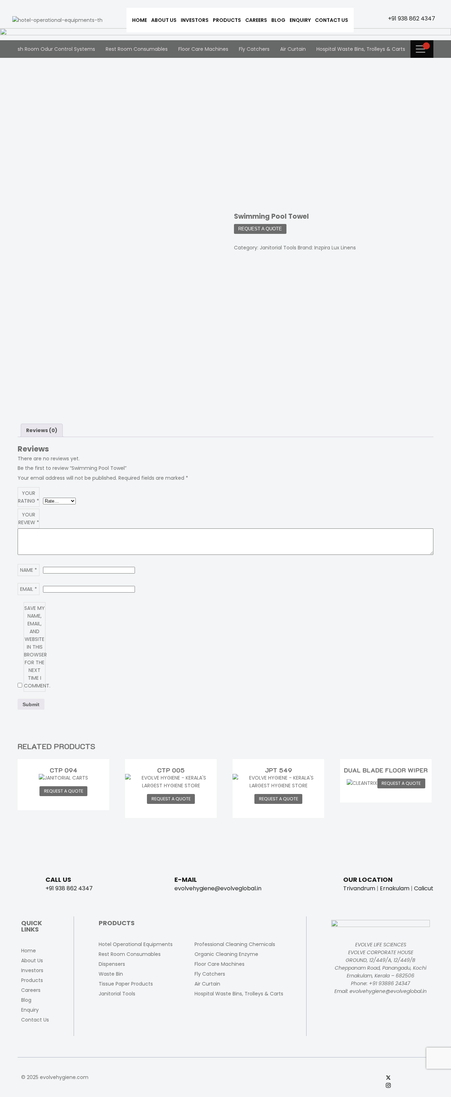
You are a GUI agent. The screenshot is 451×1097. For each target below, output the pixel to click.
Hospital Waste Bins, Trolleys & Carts (360, 49)
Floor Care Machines (203, 49)
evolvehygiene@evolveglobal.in (217, 888)
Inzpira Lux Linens (335, 247)
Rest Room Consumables (137, 49)
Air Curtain (293, 49)
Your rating (28, 497)
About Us (164, 20)
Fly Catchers (254, 49)
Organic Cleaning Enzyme (226, 954)
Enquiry (300, 20)
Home (139, 20)
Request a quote (260, 228)
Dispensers (112, 964)
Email (28, 589)
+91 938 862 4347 (411, 18)
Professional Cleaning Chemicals (234, 944)
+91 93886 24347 (389, 983)
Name (28, 570)
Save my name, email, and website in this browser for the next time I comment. (34, 647)
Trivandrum (359, 888)
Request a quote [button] (63, 791)
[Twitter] (408, 1077)
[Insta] (408, 1085)
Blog (278, 20)
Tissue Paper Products (126, 983)
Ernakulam (394, 888)
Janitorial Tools (278, 247)
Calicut (423, 888)
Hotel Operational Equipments (136, 944)
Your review (28, 518)
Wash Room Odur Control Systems (52, 49)
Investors (195, 20)
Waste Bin (111, 973)
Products (227, 20)
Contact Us (331, 20)
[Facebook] (408, 1069)
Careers (256, 20)
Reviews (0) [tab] (41, 430)
